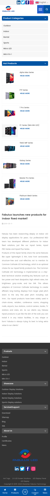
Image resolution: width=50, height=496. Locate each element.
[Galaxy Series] (10, 166)
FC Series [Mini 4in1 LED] (29, 125)
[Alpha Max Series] (10, 78)
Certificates (7, 441)
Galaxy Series (25, 160)
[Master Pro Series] (10, 183)
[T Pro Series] (10, 113)
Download (6, 413)
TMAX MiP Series (26, 143)
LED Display (25, 481)
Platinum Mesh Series (28, 195)
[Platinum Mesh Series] (10, 201)
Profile (4, 436)
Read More (25, 76)
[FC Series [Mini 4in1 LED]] (10, 131)
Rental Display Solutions (12, 398)
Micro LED (7, 48)
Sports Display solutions (12, 402)
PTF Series (24, 90)
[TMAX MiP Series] (10, 148)
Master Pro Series (27, 178)
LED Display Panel (39, 478)
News (4, 445)
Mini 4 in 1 (7, 54)
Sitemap (5, 417)
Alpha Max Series (27, 72)
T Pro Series (24, 107)
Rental (6, 37)
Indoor (6, 31)
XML (3, 426)
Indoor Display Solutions (12, 394)
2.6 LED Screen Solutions (21, 478)
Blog (4, 421)
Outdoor (7, 25)
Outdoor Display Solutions (12, 389)
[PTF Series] (10, 95)
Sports (6, 42)
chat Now (25, 492)
